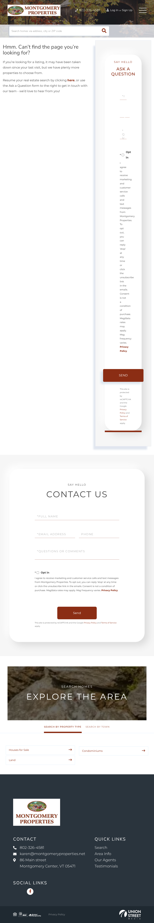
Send (123, 375)
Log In (114, 10)
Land (12, 760)
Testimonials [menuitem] (106, 866)
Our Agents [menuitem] (105, 860)
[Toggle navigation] (142, 10)
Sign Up (127, 10)
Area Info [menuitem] (103, 854)
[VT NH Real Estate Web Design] (130, 914)
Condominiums (92, 751)
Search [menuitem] (101, 847)
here (71, 80)
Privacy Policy (109, 590)
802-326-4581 (89, 10)
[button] (104, 31)
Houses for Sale (19, 750)
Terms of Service (109, 623)
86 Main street (47, 863)
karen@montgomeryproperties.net (52, 854)
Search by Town (97, 727)
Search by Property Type (62, 727)
